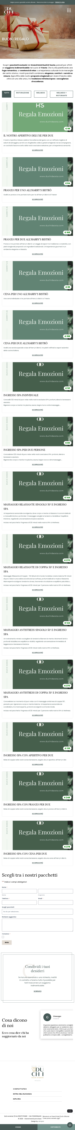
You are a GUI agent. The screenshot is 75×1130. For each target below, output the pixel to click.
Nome (4, 895)
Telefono (6, 898)
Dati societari (8, 1116)
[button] (70, 1044)
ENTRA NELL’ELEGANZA (22, 1094)
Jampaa (41, 1121)
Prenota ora (60, 2)
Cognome (41, 895)
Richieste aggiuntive (9, 917)
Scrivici (37, 991)
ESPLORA (17, 1099)
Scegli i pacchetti (8, 907)
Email (40, 898)
